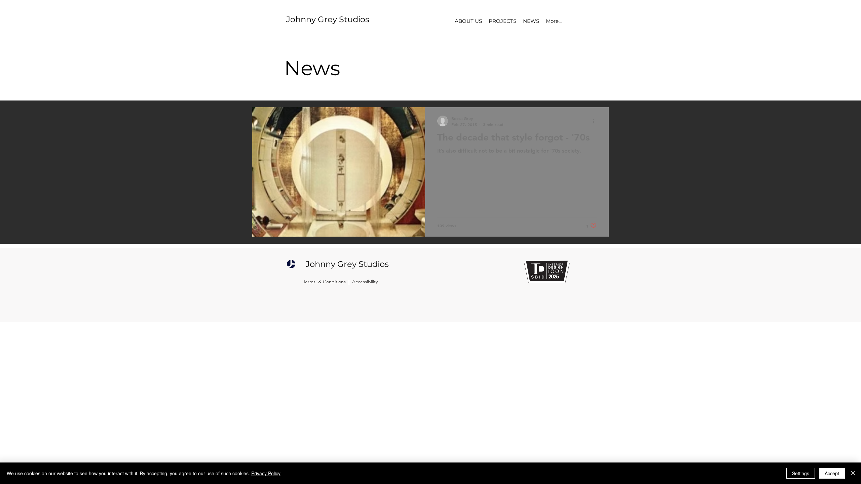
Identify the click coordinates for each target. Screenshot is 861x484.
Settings (800, 473)
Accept (832, 473)
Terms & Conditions (324, 282)
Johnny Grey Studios (327, 19)
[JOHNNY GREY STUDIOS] (291, 264)
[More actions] (596, 121)
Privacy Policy (265, 473)
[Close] (853, 473)
